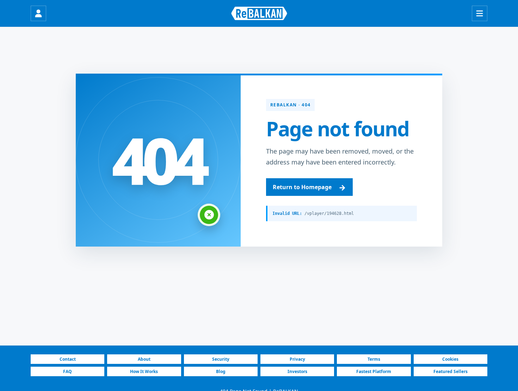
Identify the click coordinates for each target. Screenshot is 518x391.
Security (220, 359)
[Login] (38, 13)
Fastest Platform (373, 371)
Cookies (450, 359)
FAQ (67, 371)
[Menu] (479, 13)
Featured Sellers (450, 371)
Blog (221, 371)
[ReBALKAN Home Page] (259, 13)
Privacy (297, 359)
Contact (68, 359)
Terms (374, 359)
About (144, 359)
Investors (297, 371)
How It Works (144, 371)
